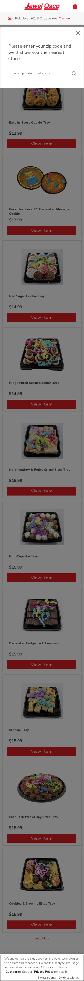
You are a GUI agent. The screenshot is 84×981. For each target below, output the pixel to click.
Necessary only (47, 978)
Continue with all (69, 978)
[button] (75, 6)
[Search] (74, 73)
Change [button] (64, 18)
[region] (42, 967)
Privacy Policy (44, 972)
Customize (13, 972)
